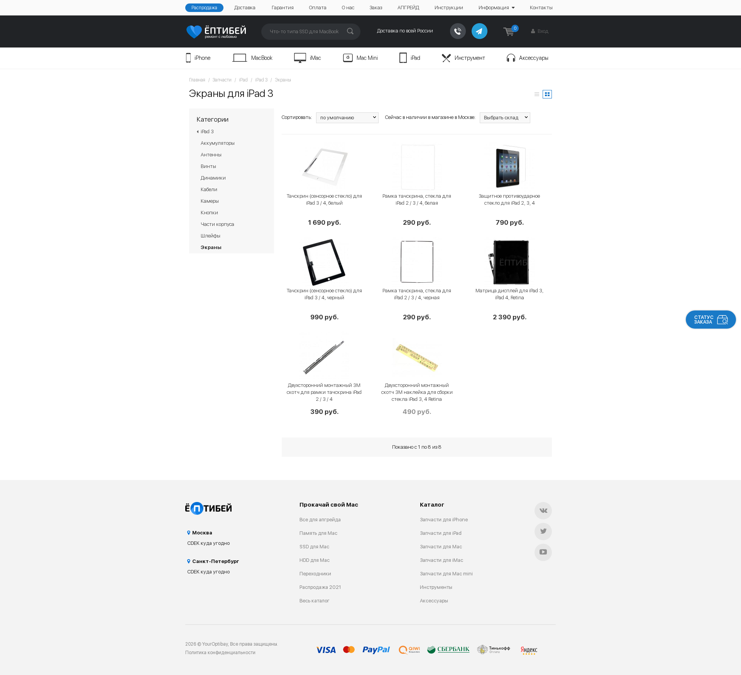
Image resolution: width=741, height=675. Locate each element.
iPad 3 (261, 80)
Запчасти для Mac (441, 546)
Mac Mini (367, 58)
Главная (197, 80)
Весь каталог (314, 600)
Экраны (283, 80)
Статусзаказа (704, 320)
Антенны (211, 155)
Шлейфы (210, 236)
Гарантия (283, 7)
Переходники (315, 573)
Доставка (244, 7)
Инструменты (436, 587)
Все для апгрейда (320, 519)
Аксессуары (533, 58)
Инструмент (470, 58)
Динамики (213, 178)
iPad (415, 58)
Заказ (376, 7)
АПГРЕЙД (408, 7)
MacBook (261, 58)
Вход (542, 31)
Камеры (210, 201)
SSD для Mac (314, 546)
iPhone (202, 58)
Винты (208, 166)
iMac (315, 58)
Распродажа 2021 (320, 587)
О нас (348, 7)
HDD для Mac (314, 560)
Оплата (318, 7)
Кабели (209, 189)
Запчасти (222, 80)
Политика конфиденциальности (220, 652)
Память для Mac (318, 533)
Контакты (541, 7)
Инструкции (449, 7)
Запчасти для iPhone (444, 519)
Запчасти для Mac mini (446, 573)
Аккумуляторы (218, 143)
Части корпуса (217, 224)
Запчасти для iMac (441, 560)
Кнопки (209, 212)
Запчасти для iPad (441, 533)
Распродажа (204, 7)
